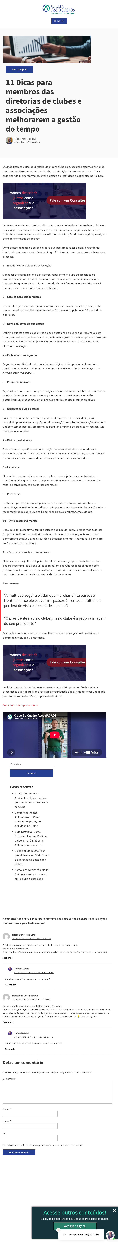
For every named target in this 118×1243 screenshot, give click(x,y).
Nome (7, 1109)
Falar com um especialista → (20, 705)
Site (5, 1132)
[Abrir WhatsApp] (7, 1235)
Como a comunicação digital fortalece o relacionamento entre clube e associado (32, 874)
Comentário (9, 1078)
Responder (8, 957)
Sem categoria (19, 69)
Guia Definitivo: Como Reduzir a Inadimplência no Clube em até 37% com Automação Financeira (31, 838)
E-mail (7, 1121)
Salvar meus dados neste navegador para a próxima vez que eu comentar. (45, 1145)
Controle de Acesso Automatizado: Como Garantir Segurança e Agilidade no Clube (28, 819)
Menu (60, 21)
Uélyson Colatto (33, 142)
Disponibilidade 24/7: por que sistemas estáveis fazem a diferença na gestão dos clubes (32, 857)
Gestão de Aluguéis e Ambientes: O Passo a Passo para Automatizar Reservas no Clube (31, 800)
